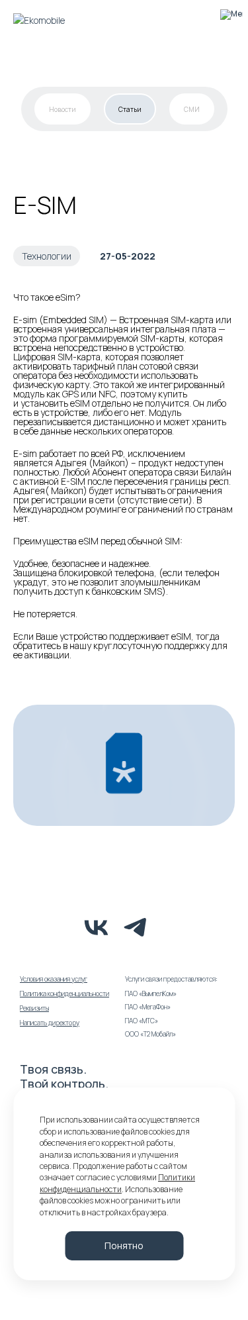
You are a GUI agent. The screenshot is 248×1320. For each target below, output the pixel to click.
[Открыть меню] (231, 20)
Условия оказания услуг (53, 979)
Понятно (124, 1245)
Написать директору (49, 1022)
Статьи (130, 109)
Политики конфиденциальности (117, 1183)
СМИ (192, 109)
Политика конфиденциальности (64, 993)
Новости (62, 109)
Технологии (46, 256)
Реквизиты (34, 1008)
